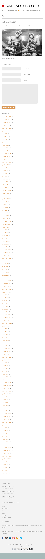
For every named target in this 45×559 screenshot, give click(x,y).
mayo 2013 (5, 433)
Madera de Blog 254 (9, 22)
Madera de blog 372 (8, 491)
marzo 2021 (5, 179)
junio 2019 (5, 233)
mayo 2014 (5, 402)
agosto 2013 (5, 425)
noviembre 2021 (6, 156)
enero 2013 (5, 445)
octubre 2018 (5, 255)
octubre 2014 (5, 388)
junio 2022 (5, 137)
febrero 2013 (5, 442)
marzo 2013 (5, 439)
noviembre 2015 (6, 351)
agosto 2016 (5, 326)
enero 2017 (5, 312)
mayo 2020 (5, 207)
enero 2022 (5, 151)
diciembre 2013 (6, 414)
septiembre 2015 (7, 357)
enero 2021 (5, 185)
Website (25, 80)
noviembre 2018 (6, 252)
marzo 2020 (5, 213)
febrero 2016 (5, 343)
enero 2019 (5, 247)
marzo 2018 (5, 272)
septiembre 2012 (7, 456)
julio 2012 (4, 462)
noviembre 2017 (6, 284)
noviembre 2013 (6, 416)
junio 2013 (5, 431)
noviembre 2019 (6, 224)
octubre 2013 (5, 419)
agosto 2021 (5, 165)
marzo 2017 (5, 306)
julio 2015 (4, 363)
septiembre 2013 (7, 422)
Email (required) (27, 74)
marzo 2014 (5, 405)
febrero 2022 (5, 148)
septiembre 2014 (7, 391)
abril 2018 (4, 269)
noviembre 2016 (6, 318)
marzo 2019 (5, 241)
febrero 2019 (5, 244)
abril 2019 (4, 238)
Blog (28, 25)
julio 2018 (4, 261)
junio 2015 (5, 366)
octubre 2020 (5, 193)
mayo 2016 (5, 334)
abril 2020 (4, 210)
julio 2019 (4, 230)
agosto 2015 (5, 360)
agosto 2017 (5, 292)
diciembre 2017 (6, 281)
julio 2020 (4, 202)
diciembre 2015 (6, 349)
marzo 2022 (5, 145)
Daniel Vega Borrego (12, 25)
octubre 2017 (5, 286)
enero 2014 (5, 411)
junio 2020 (5, 204)
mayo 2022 (5, 139)
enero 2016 (5, 346)
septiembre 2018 (7, 258)
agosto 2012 (5, 459)
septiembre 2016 (7, 323)
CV (16, 10)
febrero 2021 (5, 182)
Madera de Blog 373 (8, 487)
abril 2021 (4, 176)
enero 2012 (5, 473)
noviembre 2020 (6, 190)
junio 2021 (5, 171)
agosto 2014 (5, 394)
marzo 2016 (5, 340)
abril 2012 (4, 470)
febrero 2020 (5, 216)
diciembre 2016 (6, 315)
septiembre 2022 (7, 128)
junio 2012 (5, 465)
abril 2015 (4, 371)
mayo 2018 (5, 267)
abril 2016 (4, 337)
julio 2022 (4, 134)
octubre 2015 (5, 354)
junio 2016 (5, 332)
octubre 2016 (5, 320)
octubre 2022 (5, 125)
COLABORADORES (35, 10)
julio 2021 (4, 168)
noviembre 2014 (6, 385)
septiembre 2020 (7, 196)
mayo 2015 (5, 368)
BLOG (19, 10)
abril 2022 (4, 142)
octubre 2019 (5, 227)
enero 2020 (5, 219)
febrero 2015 (5, 377)
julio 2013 (4, 428)
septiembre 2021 (7, 162)
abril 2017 (4, 303)
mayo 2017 (5, 301)
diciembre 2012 (6, 448)
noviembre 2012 (6, 450)
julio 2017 (4, 295)
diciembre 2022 (6, 120)
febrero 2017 (5, 309)
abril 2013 (4, 436)
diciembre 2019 (6, 221)
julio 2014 (4, 397)
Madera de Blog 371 (8, 496)
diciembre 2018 (6, 250)
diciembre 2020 (6, 187)
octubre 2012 (5, 453)
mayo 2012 (5, 467)
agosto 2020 (5, 199)
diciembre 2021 (6, 154)
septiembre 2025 (7, 117)
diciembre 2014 (6, 383)
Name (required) (27, 68)
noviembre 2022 (6, 122)
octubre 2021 (5, 159)
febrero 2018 (5, 275)
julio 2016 (4, 329)
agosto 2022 (5, 131)
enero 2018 (5, 278)
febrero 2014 (5, 408)
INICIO (3, 10)
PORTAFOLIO (10, 10)
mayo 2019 (5, 236)
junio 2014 (5, 399)
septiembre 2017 (7, 289)
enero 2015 (5, 380)
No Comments (33, 25)
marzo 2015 (5, 374)
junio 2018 (5, 264)
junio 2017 (5, 298)
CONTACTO (25, 10)
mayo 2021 (5, 173)
